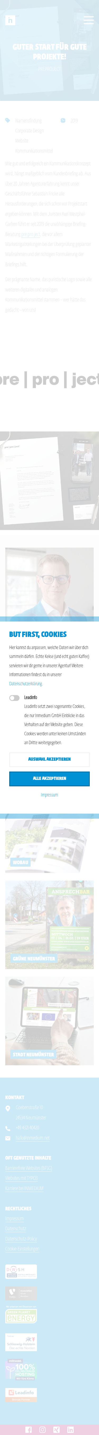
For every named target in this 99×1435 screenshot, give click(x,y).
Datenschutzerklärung (25, 684)
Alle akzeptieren (49, 778)
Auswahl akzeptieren (49, 759)
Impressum (49, 795)
